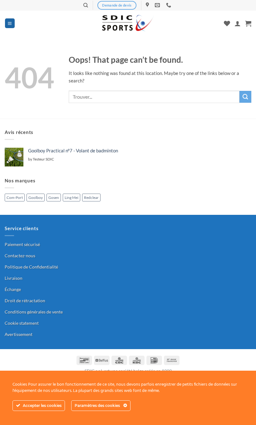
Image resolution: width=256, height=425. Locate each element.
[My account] (237, 23)
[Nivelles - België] (148, 5)
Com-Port (15, 197)
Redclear (91, 197)
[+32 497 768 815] (169, 5)
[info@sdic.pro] (158, 5)
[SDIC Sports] (128, 23)
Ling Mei (71, 197)
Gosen (53, 197)
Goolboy (35, 197)
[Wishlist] (227, 23)
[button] (9, 23)
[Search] (85, 5)
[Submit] (245, 96)
